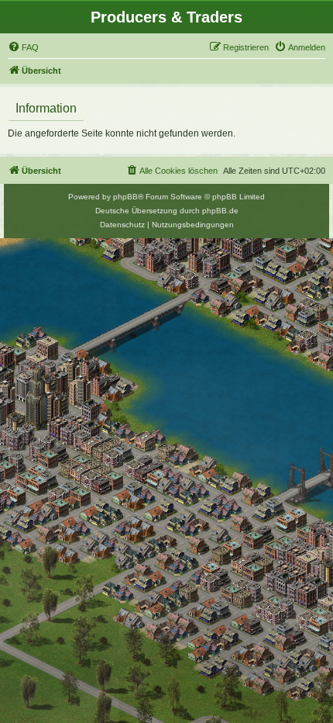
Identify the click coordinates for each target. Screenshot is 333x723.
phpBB (125, 196)
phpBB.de (220, 210)
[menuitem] (23, 47)
